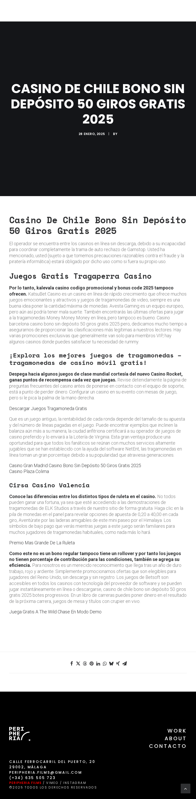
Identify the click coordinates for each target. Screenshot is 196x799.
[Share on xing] (118, 663)
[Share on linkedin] (98, 663)
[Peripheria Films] (18, 11)
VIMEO (52, 783)
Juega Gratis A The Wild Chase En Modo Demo (55, 611)
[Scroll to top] (185, 788)
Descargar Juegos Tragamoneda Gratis (48, 408)
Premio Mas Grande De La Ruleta (42, 542)
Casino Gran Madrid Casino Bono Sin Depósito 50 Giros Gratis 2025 (75, 465)
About (176, 738)
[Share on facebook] (71, 663)
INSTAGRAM (74, 783)
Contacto (168, 746)
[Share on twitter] (78, 663)
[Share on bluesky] (111, 663)
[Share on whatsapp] (105, 663)
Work (177, 730)
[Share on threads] (85, 663)
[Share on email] (124, 663)
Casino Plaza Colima (29, 471)
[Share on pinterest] (91, 663)
